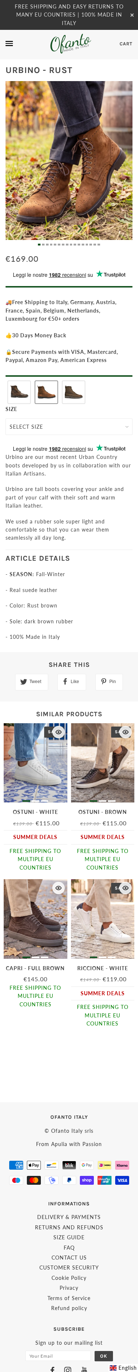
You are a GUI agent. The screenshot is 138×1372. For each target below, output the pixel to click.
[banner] (70, 44)
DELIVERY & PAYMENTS (69, 1217)
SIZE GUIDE (69, 1237)
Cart (126, 43)
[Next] (80, 229)
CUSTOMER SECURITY (69, 1267)
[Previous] (58, 229)
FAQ (69, 1247)
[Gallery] (69, 163)
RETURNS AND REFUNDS (69, 1227)
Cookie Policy (69, 1278)
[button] (19, 392)
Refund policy (69, 1308)
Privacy (69, 1288)
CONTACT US (69, 1257)
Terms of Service (69, 1298)
